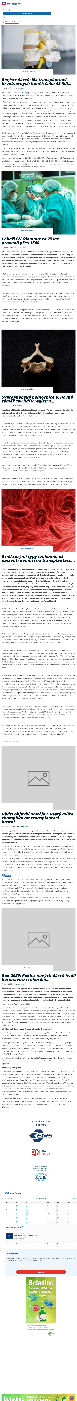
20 (37, 1217)
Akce (4, 17)
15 (58, 1213)
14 (48, 1213)
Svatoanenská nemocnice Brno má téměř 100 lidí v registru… (37, 399)
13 (37, 1213)
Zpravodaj (6, 10)
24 (6, 1221)
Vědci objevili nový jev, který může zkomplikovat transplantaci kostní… (37, 817)
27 (6, 1205)
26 (27, 1221)
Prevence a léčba (27, 231)
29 (27, 1205)
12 (27, 1213)
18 (17, 1217)
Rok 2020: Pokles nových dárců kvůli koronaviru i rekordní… (38, 977)
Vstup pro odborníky (11, 21)
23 (68, 1217)
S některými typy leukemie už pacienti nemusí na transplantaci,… (38, 558)
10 (6, 1213)
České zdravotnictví (27, 71)
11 (17, 1213)
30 (37, 1205)
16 (68, 1213)
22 (58, 1217)
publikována (21, 898)
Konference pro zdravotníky (24, 1236)
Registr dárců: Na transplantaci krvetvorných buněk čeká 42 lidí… (36, 81)
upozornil (19, 92)
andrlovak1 (22, 247)
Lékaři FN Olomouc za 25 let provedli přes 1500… (30, 240)
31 (48, 1205)
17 (6, 1217)
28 (17, 1205)
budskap (21, 88)
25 (17, 1221)
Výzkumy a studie (27, 806)
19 (27, 1217)
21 (48, 1217)
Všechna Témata (27, 14)
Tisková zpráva (27, 967)
